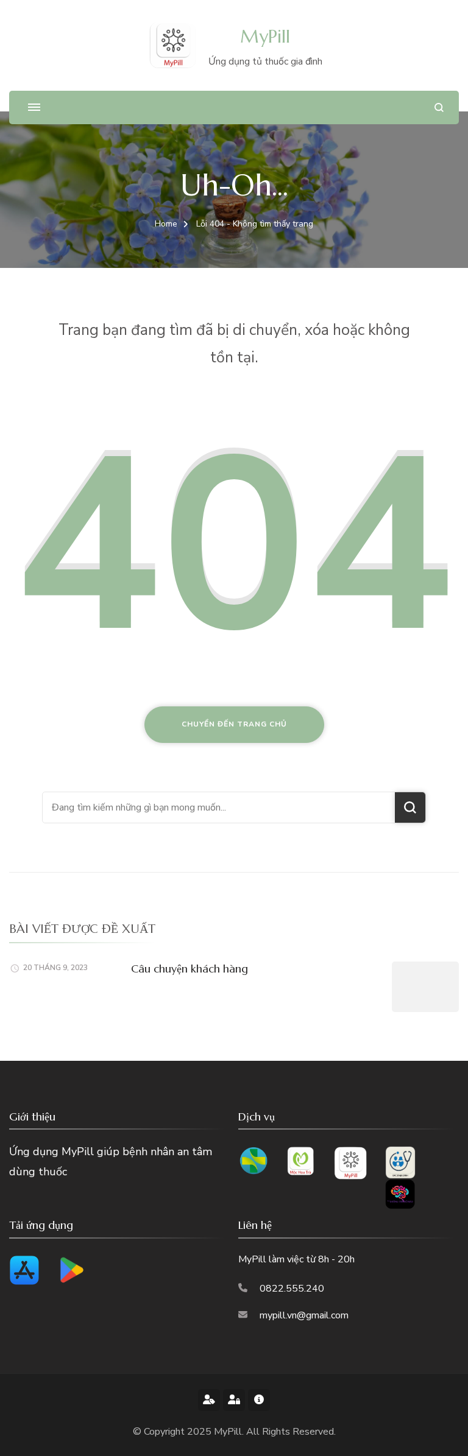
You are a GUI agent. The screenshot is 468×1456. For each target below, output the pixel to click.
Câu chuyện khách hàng (189, 969)
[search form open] (439, 107)
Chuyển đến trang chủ (234, 724)
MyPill (265, 36)
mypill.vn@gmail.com (304, 1315)
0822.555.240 (292, 1288)
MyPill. (230, 1431)
